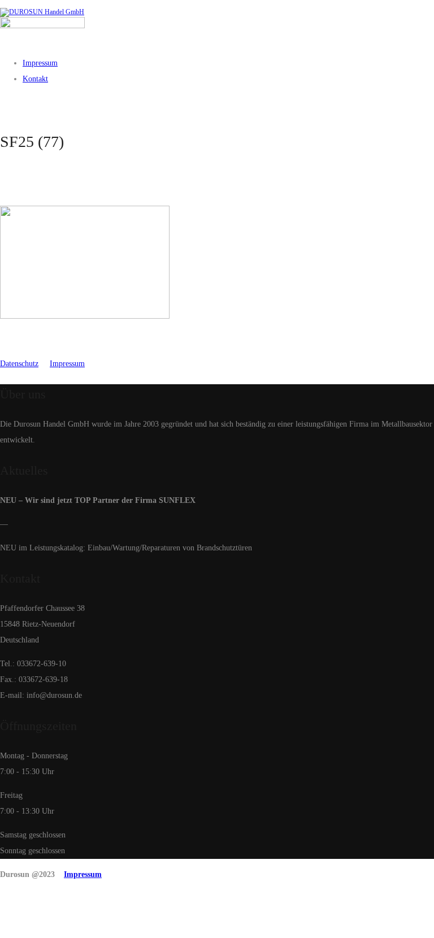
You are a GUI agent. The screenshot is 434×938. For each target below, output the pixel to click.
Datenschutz (19, 363)
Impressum (67, 363)
